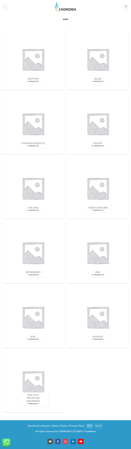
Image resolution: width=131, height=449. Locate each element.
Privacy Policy (77, 425)
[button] (5, 7)
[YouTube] (81, 441)
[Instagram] (65, 441)
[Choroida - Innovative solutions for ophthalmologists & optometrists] (65, 7)
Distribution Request (39, 425)
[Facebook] (58, 441)
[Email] (50, 441)
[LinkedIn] (73, 441)
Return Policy (60, 425)
